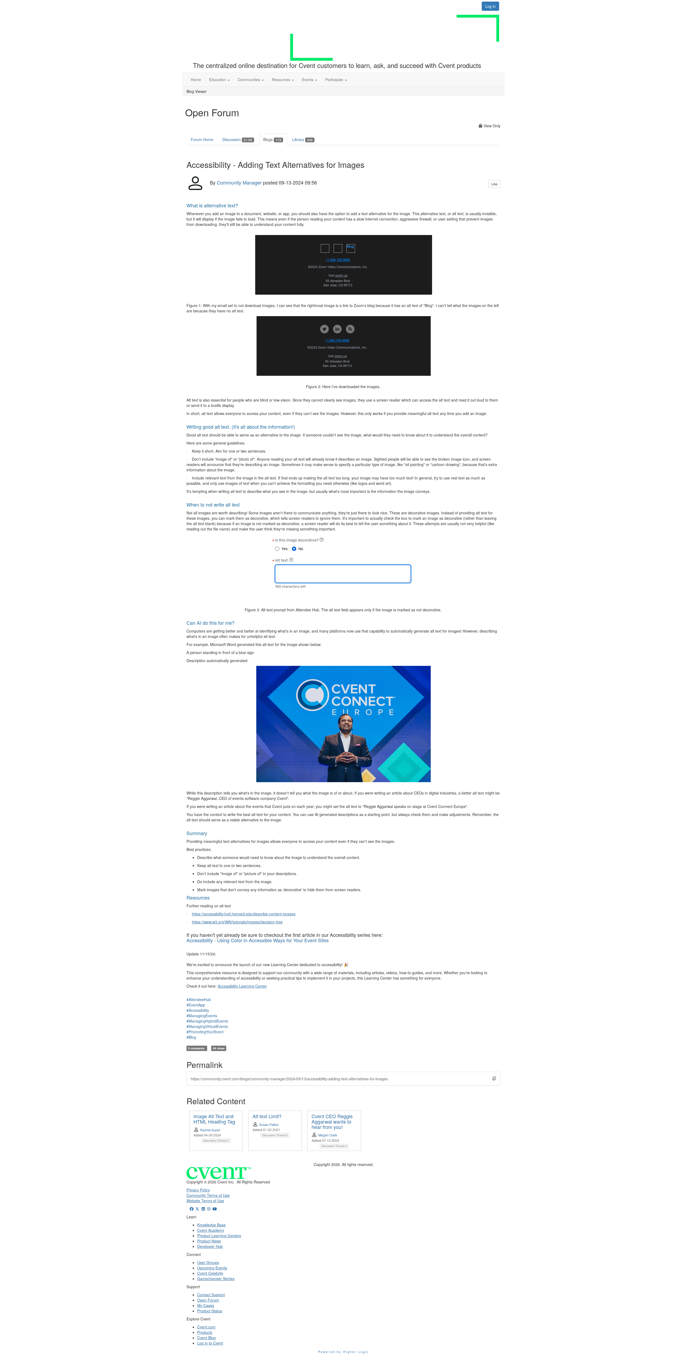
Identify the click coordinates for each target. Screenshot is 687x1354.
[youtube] (214, 1208)
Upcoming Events (212, 1267)
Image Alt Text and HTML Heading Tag (214, 1119)
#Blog (191, 1037)
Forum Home (202, 139)
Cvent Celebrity (210, 1273)
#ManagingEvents (202, 1015)
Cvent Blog (206, 1337)
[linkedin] (203, 1208)
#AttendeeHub (199, 999)
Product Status (209, 1310)
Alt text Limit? (267, 1116)
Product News (209, 1241)
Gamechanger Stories (216, 1278)
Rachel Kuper (210, 1130)
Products (204, 1332)
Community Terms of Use (208, 1195)
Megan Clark (327, 1135)
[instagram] (209, 1208)
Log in (490, 6)
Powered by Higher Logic (343, 1351)
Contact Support (211, 1294)
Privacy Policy (198, 1190)
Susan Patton (269, 1124)
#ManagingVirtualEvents (207, 1026)
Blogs (272, 139)
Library (302, 139)
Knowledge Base (211, 1224)
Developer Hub (210, 1246)
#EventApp (196, 1005)
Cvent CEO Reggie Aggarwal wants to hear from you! (332, 1121)
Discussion (237, 139)
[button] (219, 79)
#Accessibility (198, 1010)
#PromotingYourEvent (205, 1031)
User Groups (208, 1262)
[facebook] (191, 1208)
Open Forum (208, 1300)
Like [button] (494, 184)
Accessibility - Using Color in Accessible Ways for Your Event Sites (258, 940)
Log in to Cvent (210, 1343)
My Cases (205, 1305)
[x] (197, 1208)
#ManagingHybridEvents (207, 1021)
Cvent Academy (210, 1230)
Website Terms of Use (205, 1200)
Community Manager (239, 182)
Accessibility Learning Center (242, 986)
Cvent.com (206, 1327)
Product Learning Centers (219, 1235)
